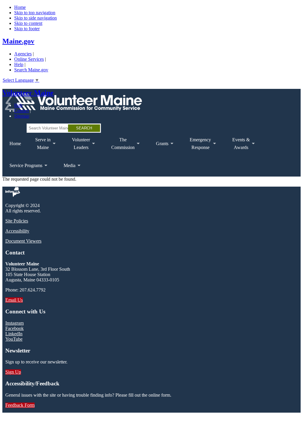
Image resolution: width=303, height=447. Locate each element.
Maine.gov (18, 41)
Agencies (23, 53)
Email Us (14, 299)
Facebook (14, 328)
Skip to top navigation (34, 12)
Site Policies (16, 220)
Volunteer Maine (28, 93)
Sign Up (13, 371)
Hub (18, 105)
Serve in (39, 146)
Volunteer (77, 146)
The (119, 146)
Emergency (197, 146)
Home (20, 7)
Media (66, 170)
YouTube (13, 339)
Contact (21, 110)
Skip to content (28, 23)
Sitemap (21, 115)
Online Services (29, 59)
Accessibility (17, 230)
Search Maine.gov (31, 69)
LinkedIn (13, 333)
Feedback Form (20, 405)
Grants (158, 148)
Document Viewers (23, 240)
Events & (237, 146)
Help (18, 64)
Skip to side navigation (35, 17)
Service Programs (22, 170)
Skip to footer (27, 28)
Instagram (14, 323)
